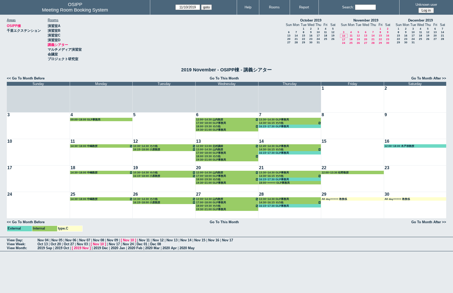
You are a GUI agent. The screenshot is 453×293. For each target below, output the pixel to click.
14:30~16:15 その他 (271, 122)
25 (325, 39)
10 (318, 32)
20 (288, 39)
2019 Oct (62, 248)
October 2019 (310, 20)
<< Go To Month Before (26, 78)
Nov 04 (42, 240)
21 (296, 39)
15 (303, 35)
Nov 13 (171, 240)
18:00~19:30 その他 (208, 126)
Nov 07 (84, 240)
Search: (348, 7)
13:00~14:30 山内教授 (209, 149)
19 (333, 35)
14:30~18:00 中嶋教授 (84, 146)
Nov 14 (185, 240)
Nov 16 (213, 240)
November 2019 (365, 20)
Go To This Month (224, 78)
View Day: (15, 240)
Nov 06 (70, 240)
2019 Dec (101, 248)
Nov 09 (112, 240)
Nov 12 (158, 240)
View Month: (17, 248)
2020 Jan (118, 248)
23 (310, 39)
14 (296, 35)
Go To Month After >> (428, 78)
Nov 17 (227, 240)
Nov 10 (128, 240)
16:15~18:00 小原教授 (146, 149)
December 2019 (420, 20)
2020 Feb (135, 248)
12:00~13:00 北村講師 (209, 146)
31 (318, 42)
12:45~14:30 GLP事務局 (274, 146)
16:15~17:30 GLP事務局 (274, 126)
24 (318, 39)
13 (288, 35)
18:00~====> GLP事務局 (274, 182)
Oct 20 (56, 244)
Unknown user (426, 5)
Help (248, 7)
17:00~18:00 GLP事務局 (211, 122)
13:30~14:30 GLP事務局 (274, 119)
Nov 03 (82, 244)
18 (325, 35)
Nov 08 (98, 240)
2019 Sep (44, 248)
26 (333, 39)
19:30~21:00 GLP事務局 (211, 129)
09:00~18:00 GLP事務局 (85, 119)
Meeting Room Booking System (75, 10)
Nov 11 (144, 240)
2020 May (187, 248)
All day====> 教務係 (334, 199)
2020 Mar (152, 248)
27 (288, 42)
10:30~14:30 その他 (145, 146)
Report (304, 7)
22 (303, 39)
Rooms (274, 7)
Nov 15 (199, 240)
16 (310, 35)
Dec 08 (155, 244)
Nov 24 (128, 244)
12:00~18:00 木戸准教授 (399, 146)
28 (296, 42)
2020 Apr (170, 248)
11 (325, 32)
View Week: (16, 244)
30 (310, 42)
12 (333, 32)
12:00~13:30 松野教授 (335, 172)
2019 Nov (81, 248)
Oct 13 (42, 244)
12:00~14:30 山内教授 (209, 119)
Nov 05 (56, 240)
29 (303, 42)
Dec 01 (142, 244)
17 (318, 35)
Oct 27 (69, 244)
